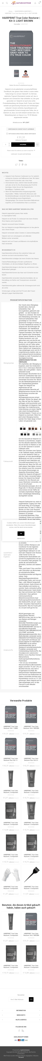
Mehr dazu (21, 538)
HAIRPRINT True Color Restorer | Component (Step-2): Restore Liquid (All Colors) (31, 793)
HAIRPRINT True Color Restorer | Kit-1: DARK (11, 727)
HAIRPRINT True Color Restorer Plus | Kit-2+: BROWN (31, 760)
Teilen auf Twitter (16, 165)
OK (21, 533)
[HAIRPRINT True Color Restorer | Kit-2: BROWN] (31, 714)
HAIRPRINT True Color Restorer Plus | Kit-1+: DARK (11, 760)
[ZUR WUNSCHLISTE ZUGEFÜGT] (37, 144)
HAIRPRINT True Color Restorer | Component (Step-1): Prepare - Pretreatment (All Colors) (11, 793)
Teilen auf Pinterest (23, 165)
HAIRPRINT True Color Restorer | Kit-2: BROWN (31, 727)
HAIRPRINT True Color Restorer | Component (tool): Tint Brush (31, 888)
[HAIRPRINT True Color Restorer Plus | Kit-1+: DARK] (11, 746)
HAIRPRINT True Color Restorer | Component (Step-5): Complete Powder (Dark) (31, 857)
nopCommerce (24, 1050)
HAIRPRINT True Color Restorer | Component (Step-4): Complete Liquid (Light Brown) (31, 825)
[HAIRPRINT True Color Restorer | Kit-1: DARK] (11, 714)
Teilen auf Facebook (19, 165)
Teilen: (21, 161)
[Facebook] (19, 1030)
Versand (24, 140)
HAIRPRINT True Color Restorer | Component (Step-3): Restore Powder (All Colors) (11, 825)
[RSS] (22, 1030)
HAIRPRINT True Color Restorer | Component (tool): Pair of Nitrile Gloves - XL (10, 889)
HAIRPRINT (24, 24)
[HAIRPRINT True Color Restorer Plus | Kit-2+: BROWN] (31, 746)
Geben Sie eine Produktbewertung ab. (21, 85)
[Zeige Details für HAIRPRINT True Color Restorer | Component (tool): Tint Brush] (31, 874)
